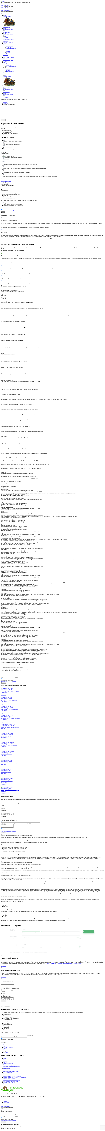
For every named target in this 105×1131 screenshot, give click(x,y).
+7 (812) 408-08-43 (5, 5)
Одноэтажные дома (8, 1069)
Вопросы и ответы (10, 53)
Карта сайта (6, 1083)
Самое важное (9, 46)
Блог (4, 44)
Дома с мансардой (7, 1072)
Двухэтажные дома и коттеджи (10, 1071)
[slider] (80, 939)
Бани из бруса (6, 1073)
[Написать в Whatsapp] (2, 1109)
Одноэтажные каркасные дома (10, 1081)
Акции (8, 51)
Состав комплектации (6, 181)
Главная (5, 102)
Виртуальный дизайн (8, 39)
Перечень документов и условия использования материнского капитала (63, 963)
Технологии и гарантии (9, 1065)
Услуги (5, 43)
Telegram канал (4, 1104)
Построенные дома (8, 42)
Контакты (5, 55)
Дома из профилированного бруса (11, 1080)
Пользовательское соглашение (45, 1098)
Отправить (3, 682)
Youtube (5, 1101)
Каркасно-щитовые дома (9, 1078)
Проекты (5, 41)
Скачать (3, 212)
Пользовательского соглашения (21, 210)
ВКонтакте (6, 1102)
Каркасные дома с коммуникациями (12, 1076)
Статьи (5, 1061)
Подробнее (3, 966)
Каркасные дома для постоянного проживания (14, 1077)
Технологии (9, 47)
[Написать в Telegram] (1, 1109)
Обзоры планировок (11, 48)
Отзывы (8, 52)
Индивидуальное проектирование (11, 1066)
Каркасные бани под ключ (9, 1082)
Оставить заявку (4, 153)
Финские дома (6, 1068)
